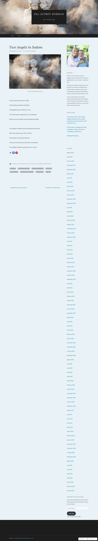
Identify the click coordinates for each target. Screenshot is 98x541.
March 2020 (70, 380)
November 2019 (71, 397)
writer (48, 171)
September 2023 (71, 237)
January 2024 (70, 224)
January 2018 (70, 490)
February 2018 (71, 486)
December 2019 (71, 393)
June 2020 (69, 368)
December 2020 (71, 342)
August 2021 (70, 317)
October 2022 (70, 275)
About (19, 35)
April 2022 (70, 287)
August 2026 (70, 152)
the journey (14, 171)
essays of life (27, 163)
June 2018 (69, 469)
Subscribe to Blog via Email (75, 497)
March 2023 (70, 258)
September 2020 (71, 355)
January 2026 (70, 161)
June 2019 (69, 418)
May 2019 (69, 423)
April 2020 (70, 376)
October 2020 (70, 351)
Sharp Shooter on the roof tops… (18, 187)
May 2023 (69, 249)
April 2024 (70, 211)
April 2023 (70, 254)
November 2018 (71, 448)
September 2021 (71, 313)
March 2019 (70, 431)
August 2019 (70, 410)
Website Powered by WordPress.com (21, 538)
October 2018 (70, 452)
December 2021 (71, 304)
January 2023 (70, 266)
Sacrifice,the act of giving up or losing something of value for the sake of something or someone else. (76, 129)
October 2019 (70, 402)
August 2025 (70, 173)
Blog (22, 163)
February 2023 (71, 262)
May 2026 (69, 157)
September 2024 (71, 203)
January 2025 (70, 195)
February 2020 (71, 385)
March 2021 (70, 330)
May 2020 (69, 372)
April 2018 (70, 478)
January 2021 (70, 338)
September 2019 (71, 406)
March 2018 (70, 482)
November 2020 (71, 347)
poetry (34, 163)
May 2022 (69, 283)
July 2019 (69, 414)
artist (19, 163)
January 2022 (70, 300)
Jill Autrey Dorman (49, 14)
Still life (49, 168)
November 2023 (71, 228)
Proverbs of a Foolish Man (53, 187)
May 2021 (69, 321)
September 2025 (71, 169)
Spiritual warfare (37, 168)
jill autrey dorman (29, 51)
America (14, 163)
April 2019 (70, 427)
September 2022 (71, 279)
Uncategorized (40, 163)
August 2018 (70, 461)
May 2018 (69, 473)
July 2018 (69, 465)
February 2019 (71, 435)
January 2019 (70, 440)
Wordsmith (48, 163)
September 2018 (71, 456)
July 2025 (69, 178)
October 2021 (70, 309)
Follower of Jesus (24, 168)
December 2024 (71, 199)
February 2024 (71, 220)
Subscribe (71, 513)
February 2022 (71, 296)
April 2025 (70, 182)
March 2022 (70, 292)
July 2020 (69, 364)
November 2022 (71, 271)
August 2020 (70, 359)
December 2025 (71, 165)
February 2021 (71, 334)
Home (12, 35)
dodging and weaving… (73, 135)
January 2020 (70, 389)
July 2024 (69, 207)
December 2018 (71, 444)
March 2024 (70, 216)
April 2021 (70, 326)
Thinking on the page (27, 171)
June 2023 (69, 245)
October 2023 (70, 233)
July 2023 (69, 241)
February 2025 (71, 190)
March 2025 (70, 186)
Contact (27, 35)
